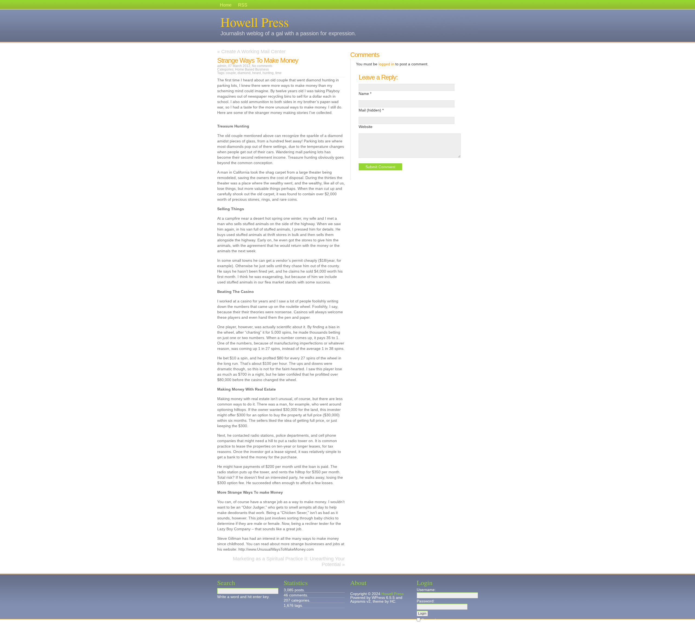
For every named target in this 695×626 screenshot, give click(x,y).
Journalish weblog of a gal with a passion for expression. (288, 33)
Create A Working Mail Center (253, 51)
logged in (386, 64)
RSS (242, 5)
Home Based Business (252, 69)
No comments (262, 66)
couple (231, 73)
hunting (268, 73)
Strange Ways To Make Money (257, 60)
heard (256, 73)
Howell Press (254, 21)
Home (226, 5)
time (278, 73)
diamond (244, 73)
